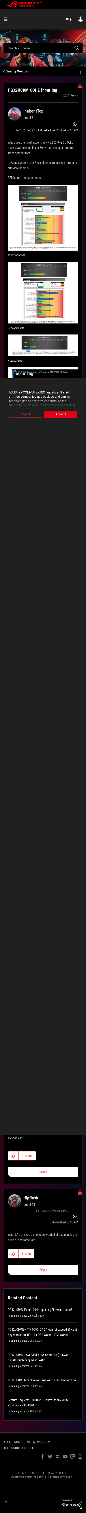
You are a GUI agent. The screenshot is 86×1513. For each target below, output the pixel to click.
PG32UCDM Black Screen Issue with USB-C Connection (42, 1380)
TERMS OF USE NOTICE (31, 1473)
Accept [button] (61, 414)
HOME (26, 1442)
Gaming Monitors (17, 71)
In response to (52, 1210)
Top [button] (6, 1502)
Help (69, 19)
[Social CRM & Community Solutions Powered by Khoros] (72, 1503)
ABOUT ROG (11, 1442)
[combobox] (43, 48)
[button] (43, 218)
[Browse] (7, 19)
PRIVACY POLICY (56, 1473)
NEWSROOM (41, 1442)
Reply (43, 1172)
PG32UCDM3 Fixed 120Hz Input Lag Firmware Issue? (40, 1310)
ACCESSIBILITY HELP (18, 1448)
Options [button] (80, 71)
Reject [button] (25, 414)
